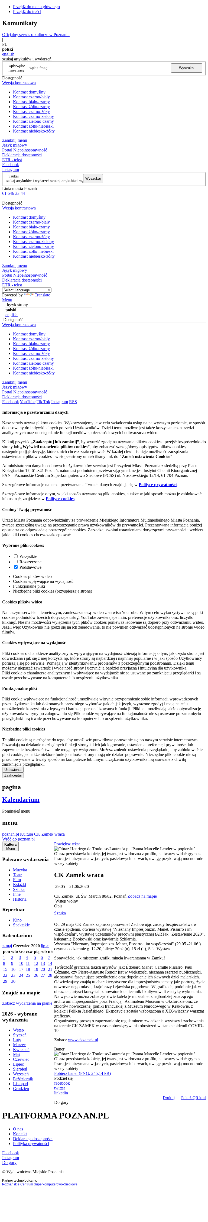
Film (17, 879)
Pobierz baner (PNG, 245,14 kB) (82, 1073)
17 (21, 969)
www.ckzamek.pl (83, 1039)
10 (21, 963)
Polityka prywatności (31, 1143)
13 (43, 963)
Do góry (61, 1102)
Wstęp (18, 1030)
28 (50, 975)
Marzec (19, 1044)
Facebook (10, 164)
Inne (17, 894)
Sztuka (19, 889)
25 (28, 975)
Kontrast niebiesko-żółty (34, 131)
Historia (20, 899)
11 (28, 963)
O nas (18, 1129)
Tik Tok (43, 401)
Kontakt (20, 1134)
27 (43, 975)
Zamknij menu (14, 140)
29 (5, 981)
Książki (19, 884)
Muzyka (20, 870)
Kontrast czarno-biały (31, 97)
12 (36, 963)
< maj (7, 945)
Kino (17, 920)
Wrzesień (21, 1074)
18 (28, 969)
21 (50, 969)
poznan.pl (10, 834)
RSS (73, 401)
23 (13, 975)
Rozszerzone (30, 562)
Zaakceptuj (13, 775)
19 (36, 969)
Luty (17, 1039)
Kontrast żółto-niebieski (33, 126)
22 (5, 975)
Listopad (20, 1083)
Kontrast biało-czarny (31, 101)
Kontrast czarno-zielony (33, 116)
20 (43, 969)
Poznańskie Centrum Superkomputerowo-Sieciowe (39, 1184)
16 (13, 969)
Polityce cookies (60, 498)
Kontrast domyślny (29, 92)
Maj (16, 1054)
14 (50, 963)
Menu (7, 300)
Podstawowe (30, 567)
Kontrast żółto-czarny (31, 106)
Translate (42, 295)
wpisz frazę (21, 67)
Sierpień (20, 1069)
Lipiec (18, 1064)
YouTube (27, 401)
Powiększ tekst (67, 844)
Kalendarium (21, 799)
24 (21, 975)
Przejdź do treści (27, 11)
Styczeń (20, 1035)
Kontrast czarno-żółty (31, 111)
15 (5, 969)
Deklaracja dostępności (33, 1138)
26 (36, 975)
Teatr (17, 874)
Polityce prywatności (158, 484)
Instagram (10, 169)
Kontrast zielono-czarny (33, 121)
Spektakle (21, 925)
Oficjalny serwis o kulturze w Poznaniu (36, 34)
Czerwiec (21, 1059)
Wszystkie (28, 556)
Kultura (26, 834)
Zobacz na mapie (142, 896)
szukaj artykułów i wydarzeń (28, 181)
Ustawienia (12, 770)
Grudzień (21, 1088)
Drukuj (169, 1097)
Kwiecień (21, 1049)
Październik (23, 1078)
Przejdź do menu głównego (36, 6)
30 (13, 981)
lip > (45, 945)
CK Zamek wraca (49, 834)
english (8, 54)
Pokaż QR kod (193, 1097)
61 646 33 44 (13, 193)
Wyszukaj (186, 68)
